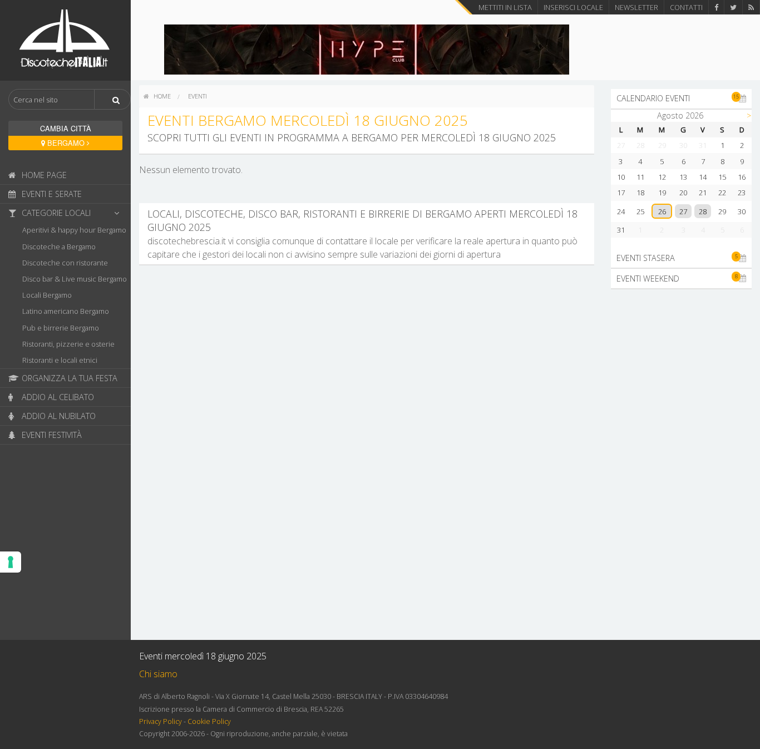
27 (683, 211)
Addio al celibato (56, 397)
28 (703, 211)
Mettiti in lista (505, 7)
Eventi (197, 96)
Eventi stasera (677, 258)
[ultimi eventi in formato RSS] (751, 7)
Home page (43, 175)
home (161, 96)
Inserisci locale (573, 7)
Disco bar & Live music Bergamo (74, 279)
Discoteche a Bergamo (59, 247)
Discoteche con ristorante (65, 263)
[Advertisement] (681, 465)
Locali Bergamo (47, 295)
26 (662, 211)
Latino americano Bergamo (65, 311)
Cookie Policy (209, 721)
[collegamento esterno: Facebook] (716, 7)
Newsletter (636, 7)
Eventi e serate (50, 194)
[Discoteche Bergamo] (65, 39)
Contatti (686, 7)
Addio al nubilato (57, 416)
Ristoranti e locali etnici (59, 360)
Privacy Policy (160, 721)
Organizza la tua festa (68, 378)
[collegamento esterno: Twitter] (733, 7)
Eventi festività (50, 435)
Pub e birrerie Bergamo (60, 328)
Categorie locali (55, 213)
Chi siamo (158, 674)
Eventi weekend (677, 278)
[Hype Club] (366, 48)
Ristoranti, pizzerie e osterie (68, 344)
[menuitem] (157, 96)
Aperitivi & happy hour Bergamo (74, 230)
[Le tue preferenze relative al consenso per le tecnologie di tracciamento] (10, 562)
